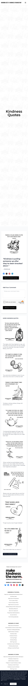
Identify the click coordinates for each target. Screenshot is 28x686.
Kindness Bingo (13, 639)
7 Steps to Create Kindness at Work (13, 662)
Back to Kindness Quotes (11, 278)
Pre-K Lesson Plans (13, 600)
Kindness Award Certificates (13, 643)
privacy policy (17, 678)
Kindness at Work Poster (13, 664)
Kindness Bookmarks (13, 645)
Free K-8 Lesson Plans (13, 602)
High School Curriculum (13, 604)
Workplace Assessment (13, 658)
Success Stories (13, 614)
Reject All (6, 683)
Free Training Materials (13, 616)
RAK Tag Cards (13, 641)
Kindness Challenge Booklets (13, 629)
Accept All (13, 683)
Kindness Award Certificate (13, 666)
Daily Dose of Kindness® (13, 598)
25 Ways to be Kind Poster (13, 648)
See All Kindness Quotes (10, 554)
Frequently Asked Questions (13, 612)
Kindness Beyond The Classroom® (13, 606)
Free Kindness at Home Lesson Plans (13, 627)
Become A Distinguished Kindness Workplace (13, 656)
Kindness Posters (13, 635)
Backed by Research (13, 608)
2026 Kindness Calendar (13, 631)
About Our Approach (13, 610)
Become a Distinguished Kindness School (13, 594)
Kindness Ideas (13, 596)
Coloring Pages (13, 637)
